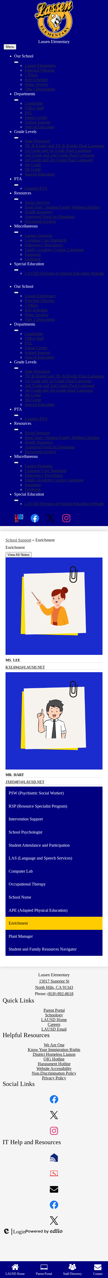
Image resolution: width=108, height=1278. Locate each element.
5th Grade (33, 169)
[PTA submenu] (16, 185)
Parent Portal (44, 1274)
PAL (29, 112)
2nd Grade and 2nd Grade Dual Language (60, 155)
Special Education (40, 127)
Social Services (37, 202)
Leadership (34, 103)
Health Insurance (39, 212)
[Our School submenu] (16, 62)
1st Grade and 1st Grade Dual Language (58, 150)
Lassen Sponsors (38, 235)
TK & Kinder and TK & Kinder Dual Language (65, 146)
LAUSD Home (15, 1274)
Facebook (33, 259)
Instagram (33, 254)
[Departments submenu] (16, 100)
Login (14, 1232)
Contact (97, 1274)
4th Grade (33, 164)
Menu (10, 47)
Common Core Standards (46, 240)
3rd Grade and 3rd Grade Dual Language (59, 160)
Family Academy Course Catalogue (54, 249)
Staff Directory (72, 1274)
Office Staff (34, 108)
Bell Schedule (36, 79)
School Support (37, 122)
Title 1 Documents (40, 89)
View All (19, 555)
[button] (16, 292)
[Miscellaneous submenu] (16, 232)
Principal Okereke (40, 70)
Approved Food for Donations (50, 216)
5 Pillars (31, 75)
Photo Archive (36, 84)
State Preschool (37, 141)
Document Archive (40, 221)
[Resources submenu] (16, 199)
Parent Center (36, 117)
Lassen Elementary (40, 65)
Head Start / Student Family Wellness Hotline (62, 207)
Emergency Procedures (44, 245)
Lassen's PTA (36, 188)
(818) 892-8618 (60, 993)
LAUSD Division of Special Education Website (64, 273)
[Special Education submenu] (16, 270)
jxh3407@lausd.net (25, 782)
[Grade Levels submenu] (16, 138)
